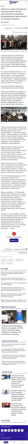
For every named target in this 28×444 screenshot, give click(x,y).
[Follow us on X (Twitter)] (5, 430)
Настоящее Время (8, 111)
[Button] (8, 28)
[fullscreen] (25, 120)
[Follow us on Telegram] (15, 430)
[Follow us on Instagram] (12, 430)
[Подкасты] (22, 430)
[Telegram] (14, 442)
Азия (2, 6)
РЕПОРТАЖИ (7, 372)
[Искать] (22, 442)
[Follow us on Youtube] (9, 430)
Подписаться (14, 240)
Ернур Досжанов (5, 22)
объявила (16, 79)
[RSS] (18, 430)
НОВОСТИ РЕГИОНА (10, 341)
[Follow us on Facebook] (2, 430)
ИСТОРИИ (6, 421)
